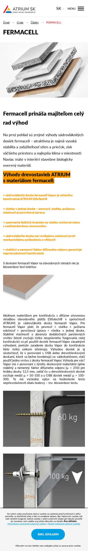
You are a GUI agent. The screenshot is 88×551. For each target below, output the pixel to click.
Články (35, 22)
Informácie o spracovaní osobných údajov (27, 523)
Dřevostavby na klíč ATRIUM (19, 8)
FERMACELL (53, 22)
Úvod (6, 22)
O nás (20, 22)
